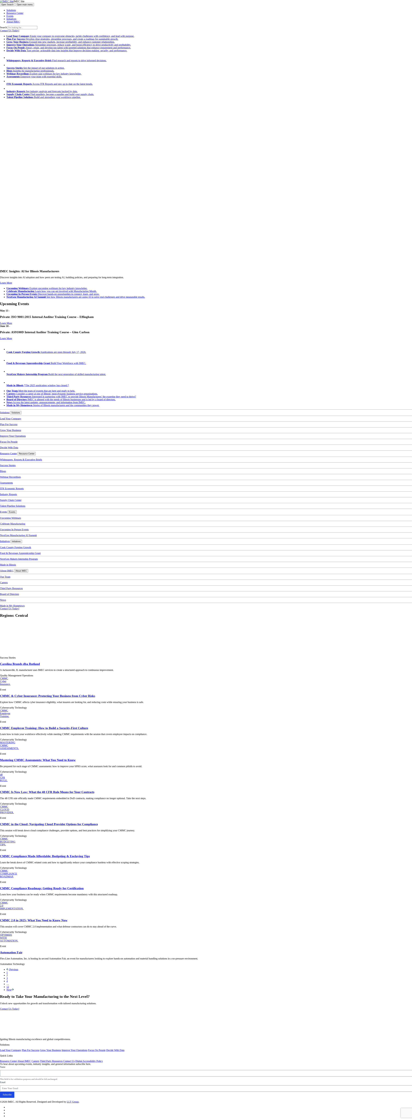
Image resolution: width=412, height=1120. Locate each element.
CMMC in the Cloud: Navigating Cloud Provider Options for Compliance (49, 824)
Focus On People (9, 441)
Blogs (3, 471)
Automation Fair (11, 952)
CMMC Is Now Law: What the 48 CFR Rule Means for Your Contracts (47, 792)
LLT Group (73, 1101)
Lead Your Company (10, 418)
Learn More (6, 282)
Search (3, 27)
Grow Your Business (10, 430)
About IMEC (13, 21)
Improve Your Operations (13, 436)
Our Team (5, 576)
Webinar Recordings (10, 477)
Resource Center (14, 13)
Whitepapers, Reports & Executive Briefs (21, 459)
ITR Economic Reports (12, 488)
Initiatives (11, 19)
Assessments (6, 482)
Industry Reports (8, 494)
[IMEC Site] (7, 1)
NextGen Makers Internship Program (19, 559)
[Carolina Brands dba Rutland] (24, 652)
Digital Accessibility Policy (89, 1061)
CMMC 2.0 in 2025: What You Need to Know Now (33, 920)
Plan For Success (8, 424)
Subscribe (7, 1094)
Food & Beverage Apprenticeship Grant (20, 553)
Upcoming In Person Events (14, 529)
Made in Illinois (8, 564)
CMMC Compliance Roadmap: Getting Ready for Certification (42, 888)
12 (7, 986)
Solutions (11, 10)
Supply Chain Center (10, 500)
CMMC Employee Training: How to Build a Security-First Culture (44, 728)
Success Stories (8, 465)
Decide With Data (9, 447)
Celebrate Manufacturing (12, 523)
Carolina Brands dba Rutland (20, 664)
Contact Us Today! (9, 30)
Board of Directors (9, 594)
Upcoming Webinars (10, 518)
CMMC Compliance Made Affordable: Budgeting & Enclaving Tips (45, 856)
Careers (4, 582)
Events (9, 16)
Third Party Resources (11, 588)
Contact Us (69, 1061)
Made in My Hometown (12, 605)
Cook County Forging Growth (15, 547)
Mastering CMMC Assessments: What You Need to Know (38, 760)
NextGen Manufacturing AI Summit (18, 535)
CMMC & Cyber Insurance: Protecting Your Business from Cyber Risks (47, 696)
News (3, 600)
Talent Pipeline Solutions (12, 506)
